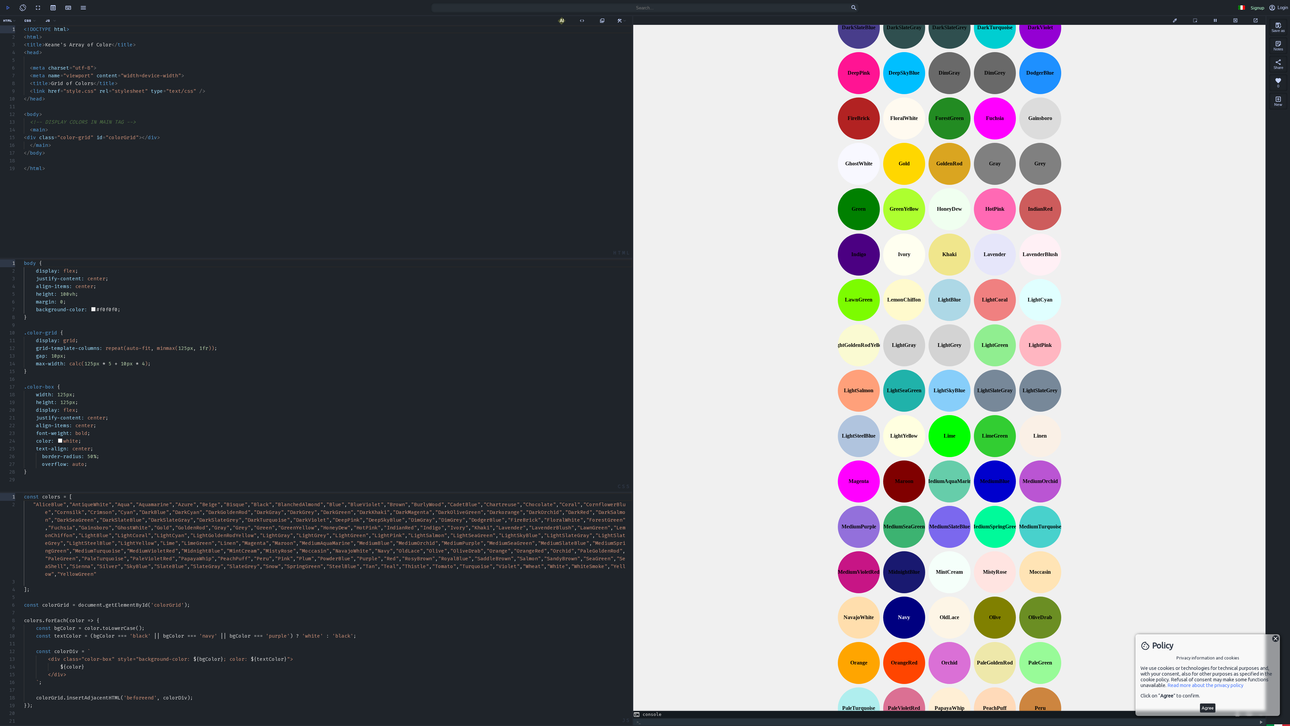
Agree (1208, 708)
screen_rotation (22, 7)
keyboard (68, 7)
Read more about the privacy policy (1205, 685)
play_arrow (7, 7)
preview (53, 7)
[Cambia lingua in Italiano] (1241, 7)
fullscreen (38, 7)
